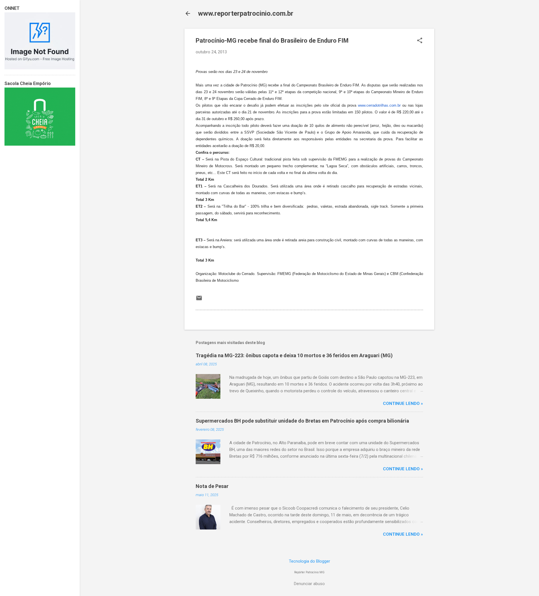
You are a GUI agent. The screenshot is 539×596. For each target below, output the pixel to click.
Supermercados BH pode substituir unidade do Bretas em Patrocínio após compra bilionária (302, 421)
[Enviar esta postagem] (199, 299)
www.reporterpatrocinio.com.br (245, 13)
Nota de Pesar (212, 486)
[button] (419, 41)
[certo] (39, 67)
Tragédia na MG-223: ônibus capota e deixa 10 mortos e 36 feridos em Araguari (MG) (294, 355)
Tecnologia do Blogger (309, 561)
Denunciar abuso (309, 583)
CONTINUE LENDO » (403, 403)
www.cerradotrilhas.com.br (379, 105)
